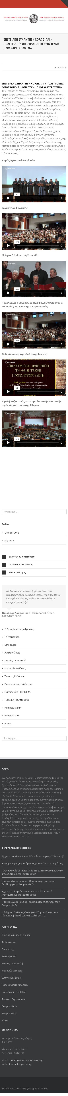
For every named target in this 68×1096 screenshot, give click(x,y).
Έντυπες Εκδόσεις (14, 676)
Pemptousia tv (12, 715)
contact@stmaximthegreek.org (25, 1060)
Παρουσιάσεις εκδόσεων (18, 684)
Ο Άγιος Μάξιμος (17, 572)
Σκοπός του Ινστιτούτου (21, 556)
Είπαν (8, 723)
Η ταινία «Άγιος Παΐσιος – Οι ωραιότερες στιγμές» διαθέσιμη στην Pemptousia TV (28, 883)
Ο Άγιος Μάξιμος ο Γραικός (19, 629)
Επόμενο (59, 67)
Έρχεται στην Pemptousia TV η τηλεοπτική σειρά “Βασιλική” (33, 856)
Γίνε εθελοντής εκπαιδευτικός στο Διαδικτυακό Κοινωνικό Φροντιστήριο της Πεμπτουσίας (32, 872)
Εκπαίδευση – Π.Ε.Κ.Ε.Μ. (18, 692)
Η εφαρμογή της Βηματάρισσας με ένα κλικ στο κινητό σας (32, 863)
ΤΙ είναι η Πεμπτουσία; (20, 564)
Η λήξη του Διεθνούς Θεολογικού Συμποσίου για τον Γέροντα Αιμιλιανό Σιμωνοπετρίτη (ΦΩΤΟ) (30, 914)
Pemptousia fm (13, 707)
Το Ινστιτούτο (12, 637)
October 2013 (12, 532)
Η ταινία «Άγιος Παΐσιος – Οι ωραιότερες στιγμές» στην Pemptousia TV (31, 903)
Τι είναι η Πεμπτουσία (17, 699)
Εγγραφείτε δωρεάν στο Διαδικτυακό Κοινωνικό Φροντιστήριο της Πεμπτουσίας (27, 893)
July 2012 (9, 540)
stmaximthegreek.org (19, 1064)
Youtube (62, 1082)
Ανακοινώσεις (12, 652)
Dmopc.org (10, 644)
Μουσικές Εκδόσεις (15, 668)
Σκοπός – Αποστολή (15, 660)
